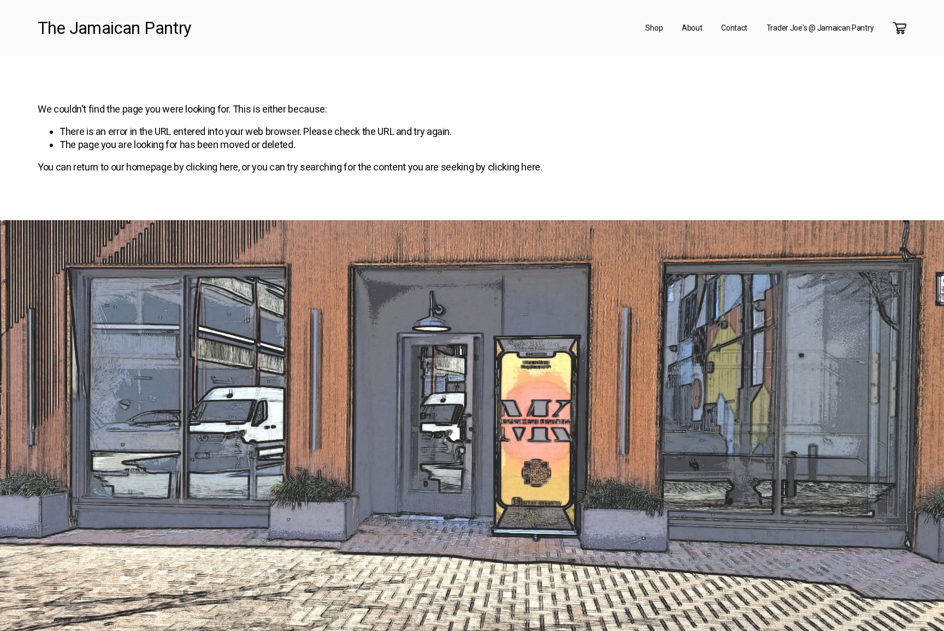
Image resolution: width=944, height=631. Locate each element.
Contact (734, 27)
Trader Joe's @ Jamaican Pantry (820, 27)
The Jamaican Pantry (114, 28)
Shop (654, 27)
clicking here (212, 167)
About (692, 27)
